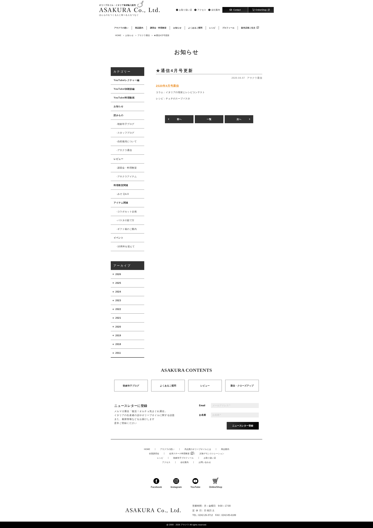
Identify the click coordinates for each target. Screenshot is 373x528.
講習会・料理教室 (158, 28)
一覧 (209, 119)
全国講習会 (154, 454)
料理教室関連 (121, 185)
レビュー (118, 159)
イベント (118, 238)
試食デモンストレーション (212, 454)
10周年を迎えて (126, 246)
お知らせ (177, 28)
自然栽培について (127, 141)
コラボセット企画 (127, 211)
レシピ (212, 28)
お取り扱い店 (185, 10)
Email (202, 405)
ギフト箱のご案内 (127, 229)
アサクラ (185, 524)
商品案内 (139, 28)
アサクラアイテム (127, 176)
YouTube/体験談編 (124, 89)
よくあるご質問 (195, 28)
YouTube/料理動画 (124, 97)
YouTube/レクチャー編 (126, 80)
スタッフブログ (125, 132)
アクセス (201, 10)
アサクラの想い (121, 28)
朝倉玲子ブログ (125, 124)
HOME (147, 449)
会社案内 (215, 10)
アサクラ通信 (254, 78)
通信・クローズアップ (242, 385)
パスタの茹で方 (125, 220)
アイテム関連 (121, 202)
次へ (239, 119)
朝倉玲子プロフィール (183, 458)
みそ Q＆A (123, 194)
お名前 (202, 415)
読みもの (118, 115)
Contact (237, 10)
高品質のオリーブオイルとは (197, 449)
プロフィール (228, 28)
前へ (179, 119)
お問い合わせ (205, 462)
